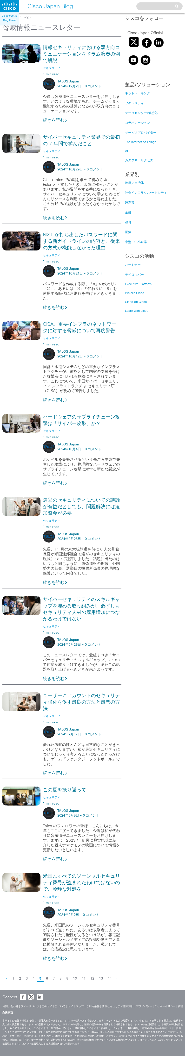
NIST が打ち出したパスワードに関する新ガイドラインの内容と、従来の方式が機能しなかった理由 (81, 241)
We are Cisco (134, 293)
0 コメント (93, 86)
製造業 (129, 202)
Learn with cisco (136, 310)
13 (101, 978)
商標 (180, 1006)
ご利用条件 (92, 1006)
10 (75, 978)
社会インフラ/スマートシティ (146, 192)
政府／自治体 (134, 183)
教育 (128, 222)
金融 (128, 212)
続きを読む (54, 120)
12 (92, 978)
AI (126, 151)
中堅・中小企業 (136, 242)
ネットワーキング (137, 93)
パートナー (133, 265)
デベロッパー (134, 274)
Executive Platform (138, 284)
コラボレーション (137, 123)
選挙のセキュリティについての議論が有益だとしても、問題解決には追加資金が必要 (81, 507)
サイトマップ (76, 1006)
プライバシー (144, 1006)
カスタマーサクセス (139, 160)
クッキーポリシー (165, 1006)
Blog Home (9, 20)
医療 (128, 232)
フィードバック (30, 1006)
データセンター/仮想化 (141, 113)
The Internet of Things (140, 142)
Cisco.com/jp (10, 15)
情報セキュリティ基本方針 (118, 1006)
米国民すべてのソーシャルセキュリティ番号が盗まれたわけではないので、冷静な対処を (81, 883)
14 (110, 978)
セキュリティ (134, 103)
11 (84, 978)
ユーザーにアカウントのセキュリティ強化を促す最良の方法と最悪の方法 (81, 702)
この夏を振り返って (64, 789)
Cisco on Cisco (136, 302)
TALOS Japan (68, 81)
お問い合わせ (10, 1006)
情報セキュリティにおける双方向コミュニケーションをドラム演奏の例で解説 (81, 54)
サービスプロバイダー (140, 132)
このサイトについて (54, 1006)
